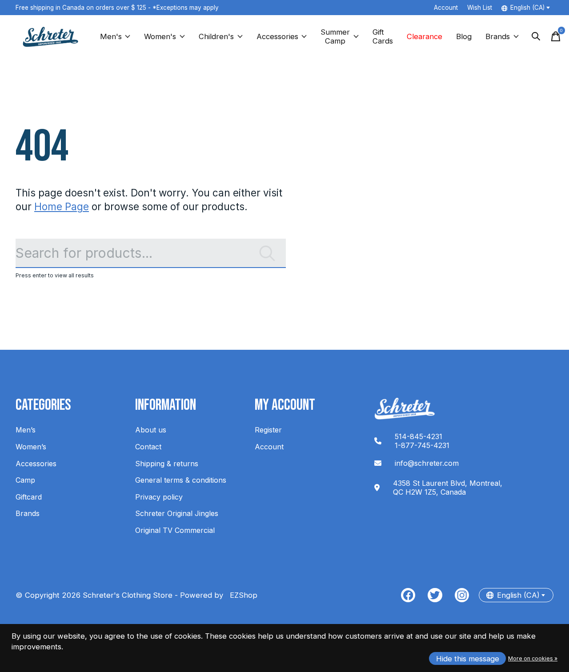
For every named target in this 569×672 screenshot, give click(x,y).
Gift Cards (383, 36)
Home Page (61, 206)
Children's (216, 36)
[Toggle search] (536, 36)
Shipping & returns (166, 463)
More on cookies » (532, 658)
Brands (497, 36)
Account (269, 446)
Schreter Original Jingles (176, 513)
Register (268, 429)
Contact (148, 446)
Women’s (31, 446)
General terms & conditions (180, 480)
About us (150, 429)
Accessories (277, 36)
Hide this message (467, 658)
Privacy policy (159, 496)
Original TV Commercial (175, 530)
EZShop (241, 595)
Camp (25, 480)
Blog (464, 36)
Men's (111, 36)
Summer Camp (335, 36)
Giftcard (29, 496)
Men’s (26, 429)
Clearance (424, 36)
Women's (160, 36)
